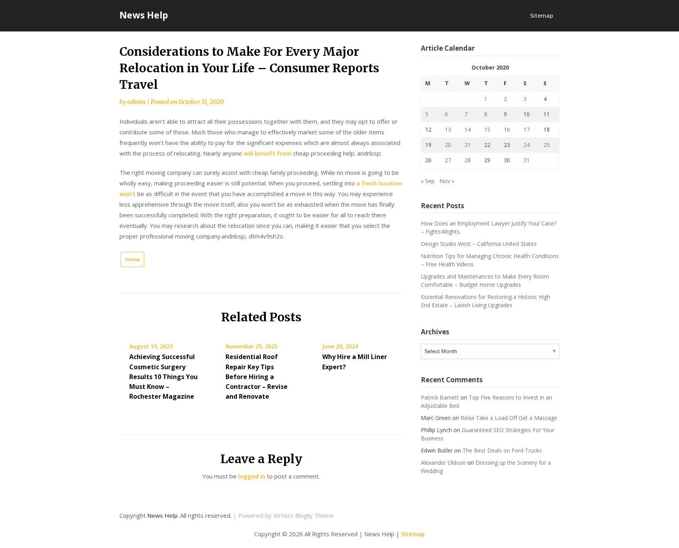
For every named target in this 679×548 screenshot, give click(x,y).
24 (526, 144)
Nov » (446, 181)
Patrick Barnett (440, 397)
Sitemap (541, 15)
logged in (251, 476)
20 (448, 144)
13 (448, 129)
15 (487, 129)
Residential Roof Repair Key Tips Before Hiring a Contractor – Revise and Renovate (257, 376)
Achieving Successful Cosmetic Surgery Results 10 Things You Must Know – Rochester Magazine (163, 376)
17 (526, 129)
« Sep (428, 181)
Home (132, 259)
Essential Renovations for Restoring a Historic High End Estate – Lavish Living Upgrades (485, 301)
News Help (143, 15)
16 (507, 129)
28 (467, 160)
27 (448, 160)
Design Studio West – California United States (479, 243)
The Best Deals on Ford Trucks (502, 450)
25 (546, 144)
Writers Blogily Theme (303, 515)
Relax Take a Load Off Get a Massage (509, 418)
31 (526, 160)
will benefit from (268, 153)
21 (467, 144)
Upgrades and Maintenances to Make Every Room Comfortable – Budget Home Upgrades (485, 280)
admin (136, 102)
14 (467, 129)
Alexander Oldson (443, 462)
